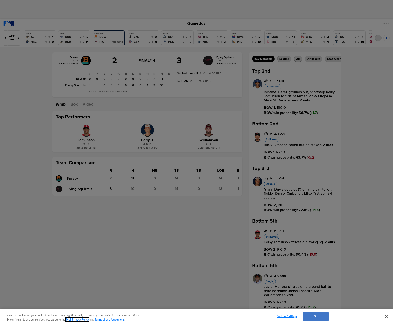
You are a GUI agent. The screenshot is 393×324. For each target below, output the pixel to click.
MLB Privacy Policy (77, 319)
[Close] (386, 316)
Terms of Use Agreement (109, 319)
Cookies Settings (287, 316)
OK (316, 316)
